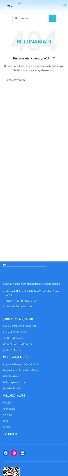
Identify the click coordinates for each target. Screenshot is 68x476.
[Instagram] (14, 453)
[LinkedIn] (22, 453)
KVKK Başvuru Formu (14, 382)
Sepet (6, 420)
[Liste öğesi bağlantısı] (34, 300)
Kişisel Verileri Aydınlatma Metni (20, 364)
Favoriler (7, 414)
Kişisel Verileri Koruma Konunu (19, 326)
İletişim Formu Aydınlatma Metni (20, 370)
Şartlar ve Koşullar (12, 350)
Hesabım (7, 402)
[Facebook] (6, 453)
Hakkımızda (9, 408)
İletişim (7, 426)
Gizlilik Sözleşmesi (13, 338)
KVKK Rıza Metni (12, 376)
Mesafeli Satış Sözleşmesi (17, 344)
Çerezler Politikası (12, 388)
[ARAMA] (52, 18)
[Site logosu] (34, 6)
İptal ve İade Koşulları (14, 332)
